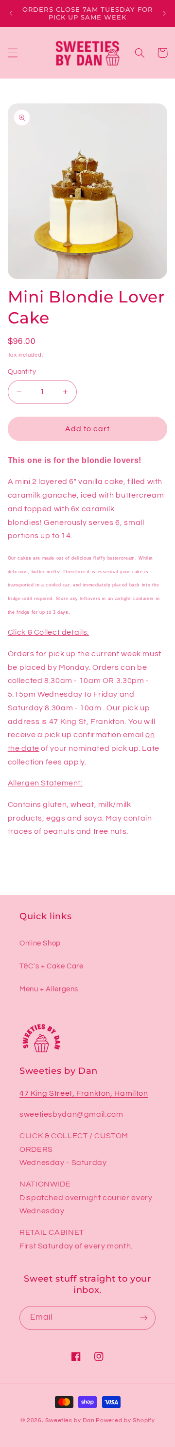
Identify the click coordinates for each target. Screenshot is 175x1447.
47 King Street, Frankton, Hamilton (83, 1093)
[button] (12, 52)
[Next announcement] (164, 13)
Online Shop (40, 943)
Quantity (22, 371)
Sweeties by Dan (69, 1420)
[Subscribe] (144, 1318)
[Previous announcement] (10, 13)
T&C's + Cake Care (51, 966)
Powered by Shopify (125, 1420)
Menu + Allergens (48, 989)
